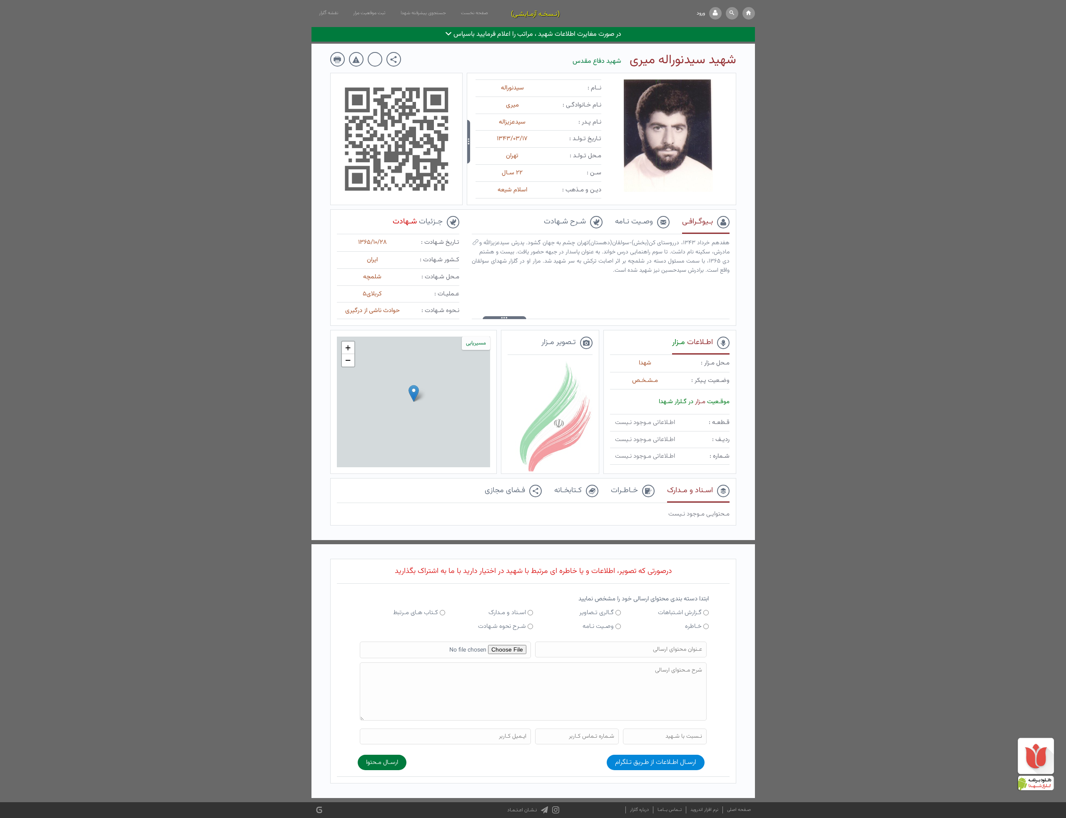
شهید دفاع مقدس (597, 61)
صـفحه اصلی (739, 809)
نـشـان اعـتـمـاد (522, 810)
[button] (732, 13)
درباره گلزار (639, 809)
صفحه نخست (474, 13)
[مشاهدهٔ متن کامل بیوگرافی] (475, 244)
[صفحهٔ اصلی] (748, 13)
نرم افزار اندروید (704, 809)
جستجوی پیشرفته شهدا (423, 13)
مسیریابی (476, 343)
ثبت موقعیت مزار (369, 13)
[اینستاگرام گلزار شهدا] (555, 810)
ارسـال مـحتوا (382, 762)
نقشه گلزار (328, 13)
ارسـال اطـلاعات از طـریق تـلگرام (655, 762)
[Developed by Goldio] (319, 810)
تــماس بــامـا (670, 809)
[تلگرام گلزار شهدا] (544, 810)
